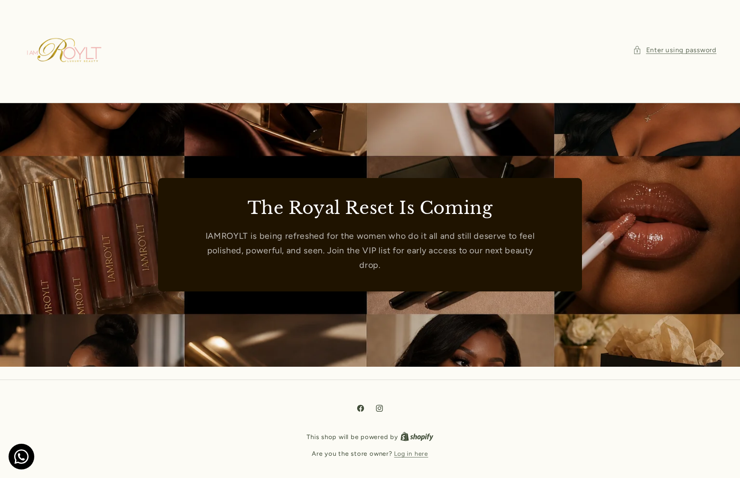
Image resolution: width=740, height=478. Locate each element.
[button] (674, 50)
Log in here (411, 453)
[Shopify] (416, 437)
